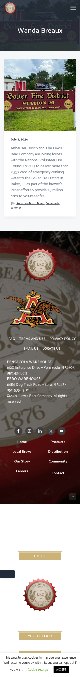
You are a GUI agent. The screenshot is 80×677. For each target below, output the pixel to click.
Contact (58, 473)
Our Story (22, 461)
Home (22, 442)
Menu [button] (68, 8)
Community (53, 203)
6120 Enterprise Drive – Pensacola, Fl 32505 (41, 365)
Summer (16, 208)
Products (58, 442)
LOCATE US (51, 349)
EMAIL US (31, 349)
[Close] (7, 574)
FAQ (11, 339)
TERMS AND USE (32, 339)
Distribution (58, 452)
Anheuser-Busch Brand (30, 203)
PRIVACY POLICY (63, 339)
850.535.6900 (18, 390)
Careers (22, 471)
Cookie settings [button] (38, 669)
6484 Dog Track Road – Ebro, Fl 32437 (36, 382)
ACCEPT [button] (61, 669)
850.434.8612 (17, 373)
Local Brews (22, 452)
